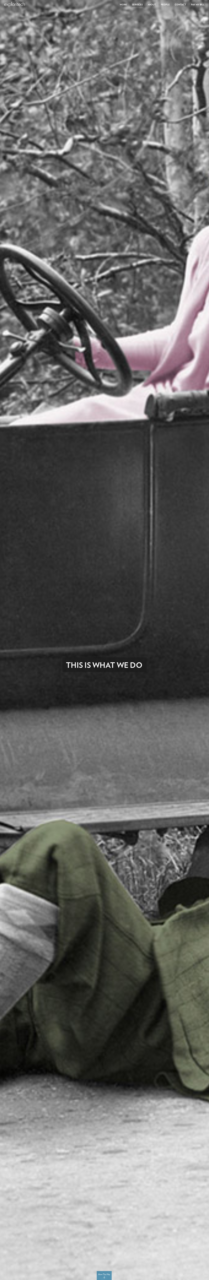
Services (137, 4)
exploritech (14, 4)
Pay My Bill (197, 4)
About (152, 4)
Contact (180, 4)
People (165, 4)
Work (123, 4)
